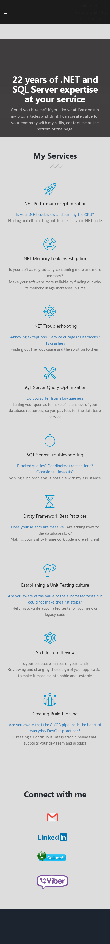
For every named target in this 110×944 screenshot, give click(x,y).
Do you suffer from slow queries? (55, 398)
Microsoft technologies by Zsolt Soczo (91, 12)
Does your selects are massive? (38, 527)
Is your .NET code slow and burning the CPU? (55, 214)
